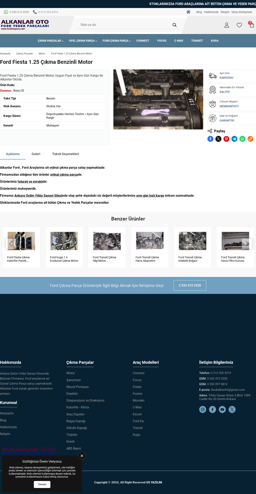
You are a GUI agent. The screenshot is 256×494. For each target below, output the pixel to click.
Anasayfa (188, 12)
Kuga (214, 40)
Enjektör (72, 394)
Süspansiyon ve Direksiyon (85, 400)
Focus (161, 40)
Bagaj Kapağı (75, 421)
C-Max (178, 40)
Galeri (36, 154)
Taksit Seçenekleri (65, 154)
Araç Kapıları (75, 414)
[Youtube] (223, 412)
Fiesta (137, 387)
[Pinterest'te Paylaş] (226, 139)
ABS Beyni (73, 448)
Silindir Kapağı (76, 428)
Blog (199, 12)
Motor (42, 53)
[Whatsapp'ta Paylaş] (242, 139)
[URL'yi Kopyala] (250, 139)
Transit (197, 40)
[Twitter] (233, 412)
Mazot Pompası (77, 387)
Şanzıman (73, 380)
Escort (137, 414)
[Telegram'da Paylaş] (234, 139)
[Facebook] (213, 412)
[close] (82, 456)
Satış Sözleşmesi (241, 12)
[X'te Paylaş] (218, 139)
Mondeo (138, 400)
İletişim (225, 12)
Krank (70, 441)
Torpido (71, 435)
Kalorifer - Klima (77, 407)
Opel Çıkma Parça (82, 40)
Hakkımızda (211, 12)
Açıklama (13, 154)
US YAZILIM (154, 482)
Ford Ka (138, 421)
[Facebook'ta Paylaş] (210, 139)
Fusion (137, 394)
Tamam (42, 484)
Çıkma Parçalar (49, 40)
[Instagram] (203, 412)
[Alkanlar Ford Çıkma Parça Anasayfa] (25, 25)
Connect (142, 40)
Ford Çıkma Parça (115, 40)
